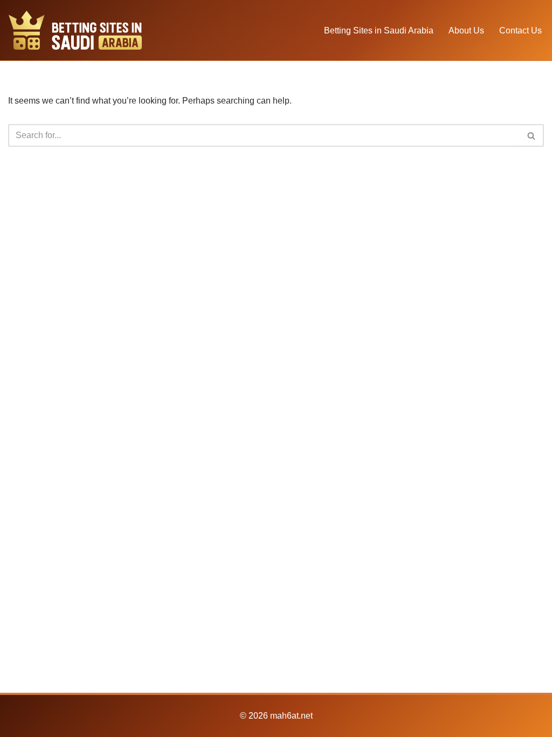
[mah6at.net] (75, 30)
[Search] (532, 135)
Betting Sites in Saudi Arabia (378, 30)
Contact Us (520, 30)
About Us (466, 30)
